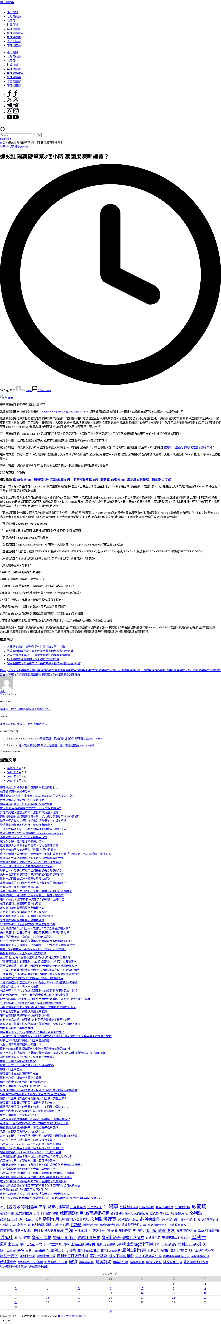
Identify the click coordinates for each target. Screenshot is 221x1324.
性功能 (76, 1225)
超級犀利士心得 (55, 1262)
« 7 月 (109, 1311)
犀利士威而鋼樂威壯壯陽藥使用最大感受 (25, 878)
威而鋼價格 (49, 1213)
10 (16, 1293)
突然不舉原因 (200, 1256)
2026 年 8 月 (14, 768)
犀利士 (198, 1237)
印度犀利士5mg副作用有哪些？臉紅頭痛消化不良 (30, 1110)
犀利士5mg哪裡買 (12, 1250)
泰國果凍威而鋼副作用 (157, 670)
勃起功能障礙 (58, 1207)
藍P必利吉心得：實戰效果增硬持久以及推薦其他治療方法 (35, 957)
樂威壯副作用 (64, 1237)
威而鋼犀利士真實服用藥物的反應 (20, 903)
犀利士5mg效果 (63, 1250)
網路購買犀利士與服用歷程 (16, 1028)
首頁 (3, 142)
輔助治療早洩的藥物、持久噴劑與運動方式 (33, 659)
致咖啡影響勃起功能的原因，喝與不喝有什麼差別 (30, 862)
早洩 (69, 1230)
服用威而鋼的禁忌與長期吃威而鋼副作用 (25, 1015)
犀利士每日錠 (46, 1256)
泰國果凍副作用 (66, 670)
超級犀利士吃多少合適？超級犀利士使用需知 (27, 1057)
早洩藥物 (138, 1230)
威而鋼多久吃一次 (122, 1213)
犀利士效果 (27, 1256)
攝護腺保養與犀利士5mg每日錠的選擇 (23, 953)
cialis (3, 691)
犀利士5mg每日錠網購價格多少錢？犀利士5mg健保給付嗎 (35, 1048)
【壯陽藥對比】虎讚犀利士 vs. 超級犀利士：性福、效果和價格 (38, 961)
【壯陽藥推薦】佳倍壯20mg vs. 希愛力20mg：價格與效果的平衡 (39, 982)
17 (16, 1297)
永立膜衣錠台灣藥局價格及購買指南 (22, 907)
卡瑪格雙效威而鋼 (85, 479)
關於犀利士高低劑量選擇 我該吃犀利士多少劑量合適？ (33, 1098)
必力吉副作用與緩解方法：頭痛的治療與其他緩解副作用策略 (37, 1173)
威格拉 (38, 479)
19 (79, 1297)
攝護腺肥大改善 (179, 1225)
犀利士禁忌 (98, 1256)
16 (205, 1293)
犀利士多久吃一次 (201, 1250)
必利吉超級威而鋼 (57, 479)
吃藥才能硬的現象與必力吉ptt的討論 (22, 1131)
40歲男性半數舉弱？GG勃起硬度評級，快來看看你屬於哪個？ (38, 1007)
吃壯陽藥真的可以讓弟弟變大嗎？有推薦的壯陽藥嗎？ (33, 882)
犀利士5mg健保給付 (79, 1244)
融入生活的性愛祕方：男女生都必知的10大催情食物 (38, 655)
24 (16, 1302)
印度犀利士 (94, 1207)
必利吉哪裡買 (41, 1225)
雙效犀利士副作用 (196, 1262)
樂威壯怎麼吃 (133, 1238)
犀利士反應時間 (158, 1250)
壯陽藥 (111, 1206)
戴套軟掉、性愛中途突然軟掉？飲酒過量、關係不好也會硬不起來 (40, 1023)
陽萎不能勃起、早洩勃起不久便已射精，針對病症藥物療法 (36, 891)
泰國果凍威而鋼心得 (183, 670)
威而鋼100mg (22, 479)
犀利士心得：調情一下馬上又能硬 (20, 1077)
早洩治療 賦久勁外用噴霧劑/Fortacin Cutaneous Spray (31, 833)
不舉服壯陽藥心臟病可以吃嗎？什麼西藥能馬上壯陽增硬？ (36, 1177)
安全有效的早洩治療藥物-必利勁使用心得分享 (28, 849)
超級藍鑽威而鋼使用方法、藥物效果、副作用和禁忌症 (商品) (44, 663)
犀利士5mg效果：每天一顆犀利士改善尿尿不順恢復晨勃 (34, 994)
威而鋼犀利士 (159, 1213)
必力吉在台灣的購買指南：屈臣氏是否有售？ (27, 1139)
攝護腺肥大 (90, 1225)
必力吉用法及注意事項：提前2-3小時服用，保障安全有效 (35, 1119)
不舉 (42, 1207)
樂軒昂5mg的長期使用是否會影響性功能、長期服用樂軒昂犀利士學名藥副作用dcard (51, 1198)
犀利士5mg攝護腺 (37, 1250)
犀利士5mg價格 (106, 1244)
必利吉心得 (61, 1225)
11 (47, 1293)
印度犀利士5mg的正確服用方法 (19, 1073)
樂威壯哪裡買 (88, 1238)
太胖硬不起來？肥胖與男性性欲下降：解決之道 (36, 646)
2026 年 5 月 (14, 780)
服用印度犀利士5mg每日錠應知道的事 (23, 1086)
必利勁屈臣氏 (128, 1219)
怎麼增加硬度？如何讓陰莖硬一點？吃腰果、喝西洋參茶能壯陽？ (40, 1135)
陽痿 (73, 1261)
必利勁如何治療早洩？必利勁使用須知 (23, 837)
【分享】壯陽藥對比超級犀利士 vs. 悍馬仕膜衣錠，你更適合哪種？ (41, 970)
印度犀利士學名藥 (11, 1069)
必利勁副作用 (46, 1219)
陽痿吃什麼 (120, 1262)
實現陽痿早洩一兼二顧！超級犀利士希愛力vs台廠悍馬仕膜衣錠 (38, 965)
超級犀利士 (8, 1262)
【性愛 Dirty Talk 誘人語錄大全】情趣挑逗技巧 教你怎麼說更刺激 (40, 974)
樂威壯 (6, 1237)
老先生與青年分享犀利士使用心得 (20, 1044)
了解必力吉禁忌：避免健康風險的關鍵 (23, 1011)
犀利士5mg (9, 1244)
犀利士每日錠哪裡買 (72, 1256)
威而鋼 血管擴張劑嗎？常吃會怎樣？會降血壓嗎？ (30, 808)
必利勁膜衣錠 (210, 1219)
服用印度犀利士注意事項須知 (18, 1115)
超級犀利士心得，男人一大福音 (19, 986)
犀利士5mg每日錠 (88, 1250)
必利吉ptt (23, 1225)
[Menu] (1, 6)
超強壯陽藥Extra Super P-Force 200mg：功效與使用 (30, 1152)
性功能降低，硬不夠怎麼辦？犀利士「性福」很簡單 (32, 895)
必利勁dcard (8, 1219)
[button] (34, 135)
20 (110, 1297)
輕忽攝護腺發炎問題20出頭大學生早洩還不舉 (27, 1169)
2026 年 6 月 (14, 776)
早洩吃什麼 (96, 1230)
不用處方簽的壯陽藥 (18, 1207)
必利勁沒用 (170, 1219)
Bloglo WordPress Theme (72, 1315)
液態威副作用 (33, 674)
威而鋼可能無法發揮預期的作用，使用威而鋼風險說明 (33, 1181)
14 (142, 1293)
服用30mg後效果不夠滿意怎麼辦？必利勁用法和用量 (32, 899)
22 (173, 1297)
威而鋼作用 (7, 1213)
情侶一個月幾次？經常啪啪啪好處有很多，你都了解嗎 (33, 820)
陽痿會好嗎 (137, 1262)
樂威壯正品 (153, 1238)
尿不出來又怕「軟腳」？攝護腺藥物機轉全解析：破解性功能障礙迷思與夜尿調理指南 (52, 1052)
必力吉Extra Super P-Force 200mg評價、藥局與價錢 (30, 1144)
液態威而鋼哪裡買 (69, 674)
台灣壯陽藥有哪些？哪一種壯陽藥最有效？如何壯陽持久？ (36, 1156)
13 (110, 1293)
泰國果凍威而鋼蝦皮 (208, 670)
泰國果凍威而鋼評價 (12, 674)
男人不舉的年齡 (121, 1256)
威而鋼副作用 (72, 1213)
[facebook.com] (13, 94)
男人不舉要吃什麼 (148, 1256)
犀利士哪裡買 (179, 1250)
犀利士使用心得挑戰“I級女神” (18, 1061)
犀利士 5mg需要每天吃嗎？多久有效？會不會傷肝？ (32, 1148)
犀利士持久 (9, 1256)
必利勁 (196, 1213)
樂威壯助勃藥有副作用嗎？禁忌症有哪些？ (26, 824)
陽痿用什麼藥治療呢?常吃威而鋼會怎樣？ (189, 447)
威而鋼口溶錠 (161, 479)
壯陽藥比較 (182, 1207)
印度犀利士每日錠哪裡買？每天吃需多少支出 (27, 1102)
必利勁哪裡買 (103, 1219)
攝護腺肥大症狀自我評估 (16, 1230)
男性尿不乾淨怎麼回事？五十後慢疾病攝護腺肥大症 (32, 858)
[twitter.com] (13, 100)
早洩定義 (111, 1230)
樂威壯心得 (111, 1237)
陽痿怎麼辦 (21, 146)
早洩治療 (125, 1230)
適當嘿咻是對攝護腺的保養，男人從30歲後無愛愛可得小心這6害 (39, 816)
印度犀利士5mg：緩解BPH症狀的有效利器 (26, 936)
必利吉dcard (8, 1225)
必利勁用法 (190, 1219)
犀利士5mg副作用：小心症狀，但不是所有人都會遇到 (33, 949)
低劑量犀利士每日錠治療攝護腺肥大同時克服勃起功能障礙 (36, 940)
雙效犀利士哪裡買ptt (13, 1267)
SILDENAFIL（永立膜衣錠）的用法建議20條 (27, 924)
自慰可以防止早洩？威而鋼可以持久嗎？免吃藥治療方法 (34, 1193)
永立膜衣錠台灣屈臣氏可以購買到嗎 (22, 920)
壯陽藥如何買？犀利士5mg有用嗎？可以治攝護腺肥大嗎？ (35, 928)
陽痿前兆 (103, 1262)
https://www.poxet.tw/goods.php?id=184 (64, 411)
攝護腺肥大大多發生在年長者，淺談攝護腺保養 (29, 845)
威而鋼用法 (179, 1213)
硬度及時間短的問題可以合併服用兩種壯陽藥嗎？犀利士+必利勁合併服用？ (46, 999)
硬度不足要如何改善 (176, 1256)
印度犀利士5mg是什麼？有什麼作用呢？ (24, 1081)
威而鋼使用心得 (27, 1213)
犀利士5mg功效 (165, 1244)
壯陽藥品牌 (146, 1207)
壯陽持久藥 (7, 146)
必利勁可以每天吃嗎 (75, 1219)
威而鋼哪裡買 (97, 1213)
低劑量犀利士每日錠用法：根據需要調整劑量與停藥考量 (34, 932)
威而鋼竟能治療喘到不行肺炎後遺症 (22, 800)
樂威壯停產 (22, 1238)
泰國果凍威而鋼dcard (108, 670)
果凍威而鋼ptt (29, 670)
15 (173, 1293)
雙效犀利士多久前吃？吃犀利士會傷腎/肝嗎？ (28, 916)
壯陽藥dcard (129, 1207)
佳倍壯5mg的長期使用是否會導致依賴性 (24, 1189)
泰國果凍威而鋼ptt (132, 670)
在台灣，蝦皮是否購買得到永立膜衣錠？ (25, 911)
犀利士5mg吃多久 (192, 1244)
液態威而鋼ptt (49, 674)
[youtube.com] (13, 118)
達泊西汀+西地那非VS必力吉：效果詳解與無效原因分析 (34, 1123)
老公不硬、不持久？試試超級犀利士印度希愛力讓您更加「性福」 (40, 990)
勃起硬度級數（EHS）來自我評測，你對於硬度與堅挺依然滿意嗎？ (41, 1164)
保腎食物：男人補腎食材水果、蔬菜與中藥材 (27, 1160)
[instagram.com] (13, 112)
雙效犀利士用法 (38, 1267)
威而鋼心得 (141, 1213)
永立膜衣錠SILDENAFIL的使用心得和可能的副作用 (31, 978)
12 (79, 1293)
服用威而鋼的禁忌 (160, 1230)
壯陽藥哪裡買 (164, 1207)
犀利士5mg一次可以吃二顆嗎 (41, 1244)
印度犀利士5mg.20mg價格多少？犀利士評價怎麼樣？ (32, 1032)
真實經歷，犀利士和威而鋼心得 (19, 887)
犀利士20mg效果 (110, 1250)
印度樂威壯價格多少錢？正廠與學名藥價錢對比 (29, 787)
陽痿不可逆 (86, 1262)
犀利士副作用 (134, 1250)
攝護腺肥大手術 (157, 1225)
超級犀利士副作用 (30, 1262)
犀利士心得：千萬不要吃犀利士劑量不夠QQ (27, 1065)
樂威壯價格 (41, 1237)
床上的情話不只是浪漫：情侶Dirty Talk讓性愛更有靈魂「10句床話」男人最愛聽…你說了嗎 (55, 853)
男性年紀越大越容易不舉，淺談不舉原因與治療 (29, 812)
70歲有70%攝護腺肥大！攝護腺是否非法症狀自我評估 (33, 1094)
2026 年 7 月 (14, 772)
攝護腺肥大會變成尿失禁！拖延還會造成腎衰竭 (29, 1127)
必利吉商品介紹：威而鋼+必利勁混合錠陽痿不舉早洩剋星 (35, 1019)
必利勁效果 (150, 1219)
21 (142, 1297)
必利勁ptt (26, 1219)
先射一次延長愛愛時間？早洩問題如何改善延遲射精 (32, 874)
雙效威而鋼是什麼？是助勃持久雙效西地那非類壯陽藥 (40, 650)
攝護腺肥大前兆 (109, 1225)
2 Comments (44, 390)
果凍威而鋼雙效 (138, 479)
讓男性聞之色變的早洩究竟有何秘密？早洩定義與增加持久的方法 (40, 1185)
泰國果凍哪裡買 (86, 670)
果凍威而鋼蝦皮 (47, 670)
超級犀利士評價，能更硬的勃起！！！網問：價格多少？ (34, 1106)
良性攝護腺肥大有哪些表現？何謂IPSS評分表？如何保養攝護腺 (38, 1090)
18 (47, 1297)
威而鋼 (199, 1206)
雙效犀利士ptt (172, 1262)
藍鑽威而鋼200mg (112, 479)
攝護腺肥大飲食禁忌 (48, 1230)
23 (205, 1297)
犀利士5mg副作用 (135, 1244)
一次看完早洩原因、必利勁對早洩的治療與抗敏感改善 (33, 829)
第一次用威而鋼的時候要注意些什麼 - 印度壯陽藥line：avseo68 (56, 745)
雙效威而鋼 (154, 1262)
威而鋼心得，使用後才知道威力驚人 (22, 841)
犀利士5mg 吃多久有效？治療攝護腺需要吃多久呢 (30, 870)
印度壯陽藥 (7, 2)
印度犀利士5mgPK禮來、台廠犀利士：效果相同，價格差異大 (37, 945)
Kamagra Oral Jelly (10, 670)
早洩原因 (80, 1230)
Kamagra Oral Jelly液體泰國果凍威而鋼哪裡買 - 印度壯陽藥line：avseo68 (61, 738)
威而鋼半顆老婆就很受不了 (16, 791)
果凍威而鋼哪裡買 (209, 1230)
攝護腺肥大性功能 (133, 1225)
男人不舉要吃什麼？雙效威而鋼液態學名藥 (26, 866)
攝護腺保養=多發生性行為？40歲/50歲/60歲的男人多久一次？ (37, 795)
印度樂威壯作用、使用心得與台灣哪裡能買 (26, 804)
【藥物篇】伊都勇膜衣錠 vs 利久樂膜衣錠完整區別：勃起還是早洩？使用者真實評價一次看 (56, 1036)
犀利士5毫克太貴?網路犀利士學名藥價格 (25, 1040)
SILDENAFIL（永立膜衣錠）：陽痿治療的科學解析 (31, 1003)
